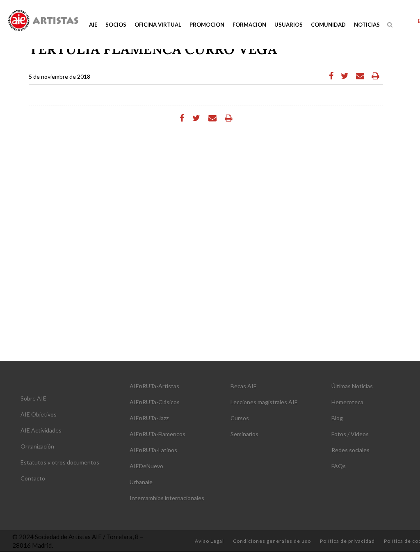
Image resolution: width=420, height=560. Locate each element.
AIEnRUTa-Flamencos (157, 433)
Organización (37, 446)
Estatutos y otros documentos (60, 462)
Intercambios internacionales (167, 497)
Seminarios (244, 433)
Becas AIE (244, 385)
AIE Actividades (41, 430)
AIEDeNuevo (146, 465)
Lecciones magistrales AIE (264, 401)
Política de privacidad (347, 541)
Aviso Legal (209, 541)
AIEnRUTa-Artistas (154, 385)
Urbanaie (141, 481)
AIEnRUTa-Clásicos (155, 401)
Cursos (240, 417)
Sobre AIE (33, 398)
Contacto (33, 478)
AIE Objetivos (39, 414)
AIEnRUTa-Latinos (153, 449)
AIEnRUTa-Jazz (149, 417)
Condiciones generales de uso (272, 541)
